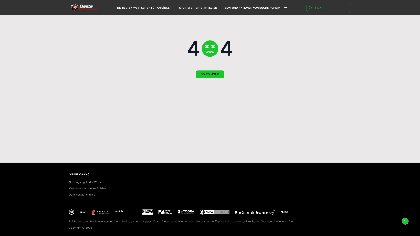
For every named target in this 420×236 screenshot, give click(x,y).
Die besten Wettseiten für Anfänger (144, 7)
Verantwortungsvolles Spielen (87, 188)
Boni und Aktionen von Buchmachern (253, 7)
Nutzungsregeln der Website (86, 182)
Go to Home (210, 74)
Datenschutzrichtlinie (82, 194)
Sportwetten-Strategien (198, 7)
